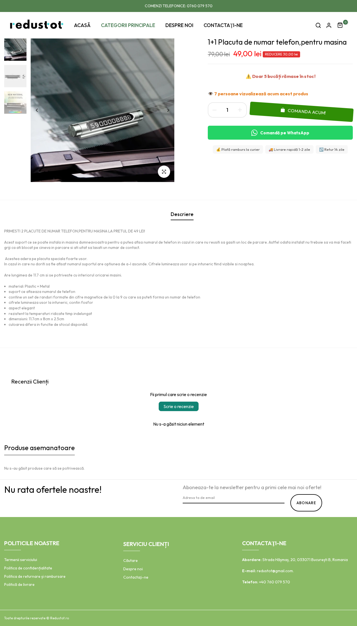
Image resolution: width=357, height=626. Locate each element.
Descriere (182, 214)
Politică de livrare (19, 584)
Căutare (130, 560)
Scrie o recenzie (178, 406)
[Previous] (41, 110)
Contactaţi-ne (135, 577)
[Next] (164, 110)
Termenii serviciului (20, 559)
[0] (340, 25)
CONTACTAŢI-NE (223, 25)
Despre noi (133, 568)
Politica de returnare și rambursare (35, 576)
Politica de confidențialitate (28, 568)
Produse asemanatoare (39, 447)
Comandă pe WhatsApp (284, 132)
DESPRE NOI (179, 25)
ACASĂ (82, 25)
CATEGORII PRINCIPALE (128, 25)
